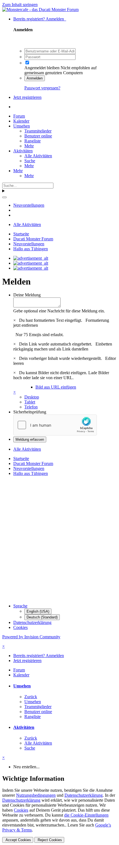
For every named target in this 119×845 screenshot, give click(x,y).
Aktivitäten (23, 150)
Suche (29, 160)
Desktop (31, 397)
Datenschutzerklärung (32, 622)
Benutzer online (38, 136)
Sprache (20, 606)
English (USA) (38, 611)
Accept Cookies (17, 840)
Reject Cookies (49, 840)
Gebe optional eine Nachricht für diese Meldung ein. (59, 311)
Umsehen (21, 126)
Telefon (31, 407)
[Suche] (4, 197)
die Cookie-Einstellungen (86, 815)
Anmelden (35, 78)
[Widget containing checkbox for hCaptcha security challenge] (55, 424)
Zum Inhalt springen (20, 4)
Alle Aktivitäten (38, 155)
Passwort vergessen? (42, 88)
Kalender (21, 121)
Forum (19, 116)
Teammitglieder (37, 131)
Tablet (29, 402)
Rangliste (32, 141)
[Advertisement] (59, 539)
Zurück (30, 696)
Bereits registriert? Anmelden (39, 19)
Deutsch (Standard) (42, 617)
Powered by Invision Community (31, 636)
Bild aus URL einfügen (55, 387)
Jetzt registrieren (27, 97)
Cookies (20, 627)
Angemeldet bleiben (42, 67)
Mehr (29, 146)
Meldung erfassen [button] (29, 439)
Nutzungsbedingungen (36, 795)
